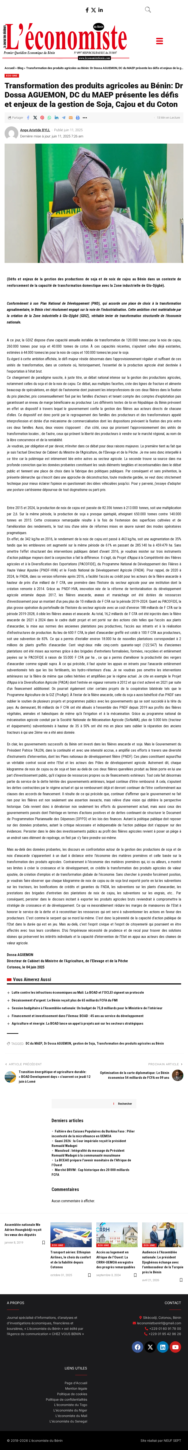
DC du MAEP (34, 1043)
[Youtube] (175, 1347)
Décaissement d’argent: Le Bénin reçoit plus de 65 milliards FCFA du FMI (65, 1000)
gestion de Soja (84, 1043)
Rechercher (125, 1103)
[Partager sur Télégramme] (63, 117)
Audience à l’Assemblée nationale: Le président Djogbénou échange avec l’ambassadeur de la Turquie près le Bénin (162, 1262)
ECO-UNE (11, 75)
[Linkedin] (163, 1347)
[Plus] (85, 117)
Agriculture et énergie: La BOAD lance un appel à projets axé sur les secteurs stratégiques (77, 1023)
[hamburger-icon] (159, 42)
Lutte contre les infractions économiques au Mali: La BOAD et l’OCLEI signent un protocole (78, 992)
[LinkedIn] (100, 10)
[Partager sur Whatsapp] (49, 117)
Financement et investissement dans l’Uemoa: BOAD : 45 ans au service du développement (78, 1016)
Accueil (9, 68)
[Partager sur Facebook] (28, 117)
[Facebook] (87, 10)
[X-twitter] (150, 1347)
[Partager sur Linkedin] (56, 117)
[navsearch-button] (147, 10)
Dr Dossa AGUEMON (57, 1043)
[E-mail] (70, 117)
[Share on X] (35, 117)
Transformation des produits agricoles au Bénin (130, 1043)
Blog (20, 68)
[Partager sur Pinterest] (42, 117)
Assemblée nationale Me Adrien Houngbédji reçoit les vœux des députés (23, 1230)
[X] (93, 10)
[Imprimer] (78, 117)
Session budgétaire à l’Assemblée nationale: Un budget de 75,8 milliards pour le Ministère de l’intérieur (87, 1008)
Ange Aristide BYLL (35, 130)
